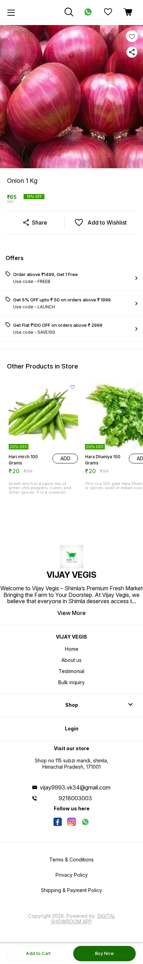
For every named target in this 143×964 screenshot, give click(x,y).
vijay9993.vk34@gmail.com (75, 787)
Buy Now (104, 953)
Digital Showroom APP (83, 918)
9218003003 (75, 798)
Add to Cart (38, 953)
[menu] (11, 12)
